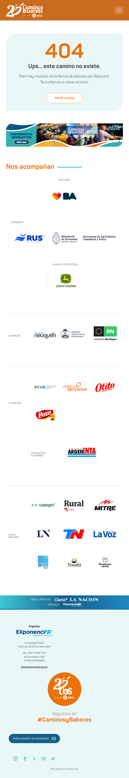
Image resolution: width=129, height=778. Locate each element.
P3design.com (71, 769)
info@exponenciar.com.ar (34, 667)
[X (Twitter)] (34, 758)
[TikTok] (53, 758)
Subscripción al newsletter (31, 738)
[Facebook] (25, 758)
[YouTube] (43, 758)
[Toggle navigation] (119, 10)
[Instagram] (15, 758)
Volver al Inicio (65, 98)
